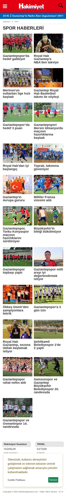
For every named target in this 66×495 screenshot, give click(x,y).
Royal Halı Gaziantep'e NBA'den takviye (46, 59)
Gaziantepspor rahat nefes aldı (14, 381)
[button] (5, 6)
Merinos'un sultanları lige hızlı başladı (16, 93)
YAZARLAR (9, 449)
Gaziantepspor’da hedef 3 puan (16, 126)
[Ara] (60, 6)
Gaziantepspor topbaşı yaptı (14, 271)
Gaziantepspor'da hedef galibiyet (16, 57)
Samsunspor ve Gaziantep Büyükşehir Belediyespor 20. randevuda (46, 386)
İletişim (41, 449)
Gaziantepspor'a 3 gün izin (47, 308)
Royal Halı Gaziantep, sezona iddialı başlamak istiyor (16, 346)
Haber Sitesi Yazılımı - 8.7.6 (51, 492)
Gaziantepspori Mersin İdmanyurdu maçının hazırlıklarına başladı (48, 131)
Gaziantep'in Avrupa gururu (14, 199)
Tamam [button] (53, 479)
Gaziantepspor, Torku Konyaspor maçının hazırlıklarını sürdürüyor (16, 235)
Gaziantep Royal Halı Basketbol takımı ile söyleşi (46, 93)
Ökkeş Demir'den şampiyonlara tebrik (16, 310)
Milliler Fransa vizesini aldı (44, 199)
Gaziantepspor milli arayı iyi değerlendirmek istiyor (48, 274)
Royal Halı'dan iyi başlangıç (16, 167)
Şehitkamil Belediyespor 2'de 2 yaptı (47, 345)
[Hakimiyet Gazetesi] (31, 6)
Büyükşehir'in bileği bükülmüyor (47, 230)
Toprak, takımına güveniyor (46, 167)
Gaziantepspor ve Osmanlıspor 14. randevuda (16, 423)
